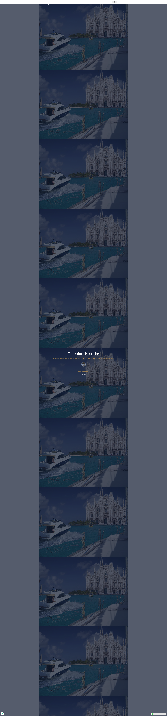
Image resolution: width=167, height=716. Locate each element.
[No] (165, 2)
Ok (113, 1)
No (116, 1)
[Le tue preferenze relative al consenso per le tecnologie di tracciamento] (2, 713)
